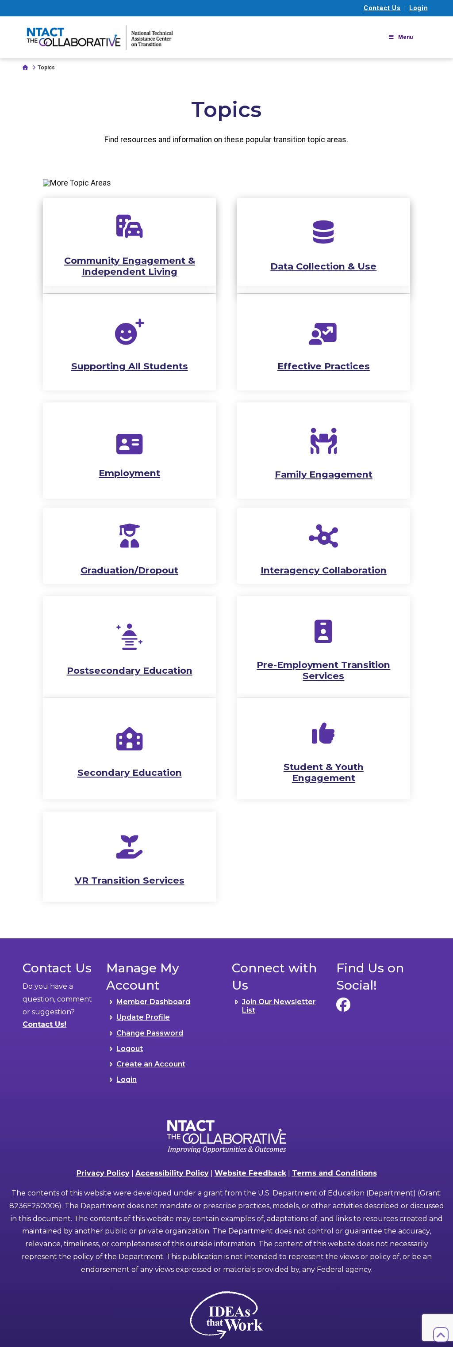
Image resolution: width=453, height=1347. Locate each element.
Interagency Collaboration (324, 570)
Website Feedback (250, 1173)
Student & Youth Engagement (324, 772)
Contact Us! (44, 1024)
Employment (129, 472)
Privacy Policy (103, 1173)
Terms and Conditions (334, 1173)
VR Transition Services (129, 880)
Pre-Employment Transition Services (323, 670)
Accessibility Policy (172, 1173)
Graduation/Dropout (129, 570)
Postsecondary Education (129, 670)
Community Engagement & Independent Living (129, 266)
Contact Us (382, 8)
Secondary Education (129, 772)
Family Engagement (323, 474)
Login (418, 8)
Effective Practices (323, 366)
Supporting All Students (129, 366)
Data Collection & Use (323, 266)
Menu (405, 37)
